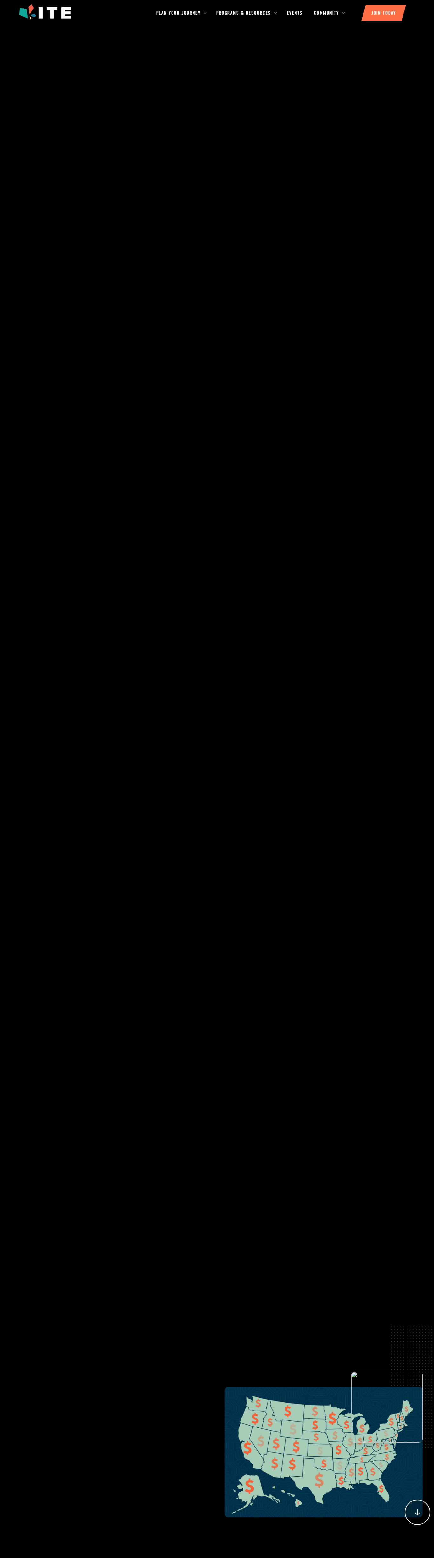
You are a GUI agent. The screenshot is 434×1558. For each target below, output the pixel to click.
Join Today (383, 13)
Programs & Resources (244, 13)
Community (327, 13)
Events (294, 13)
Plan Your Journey (179, 13)
